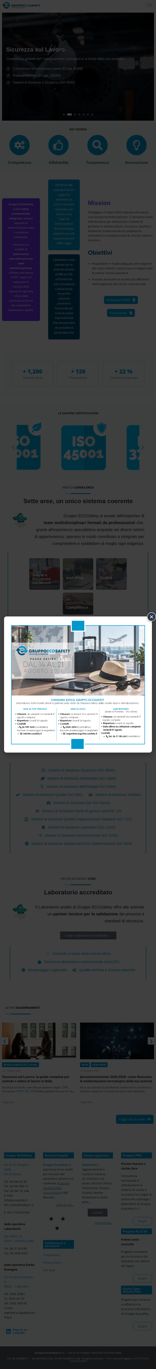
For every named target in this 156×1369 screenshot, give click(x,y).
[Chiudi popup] (151, 616)
